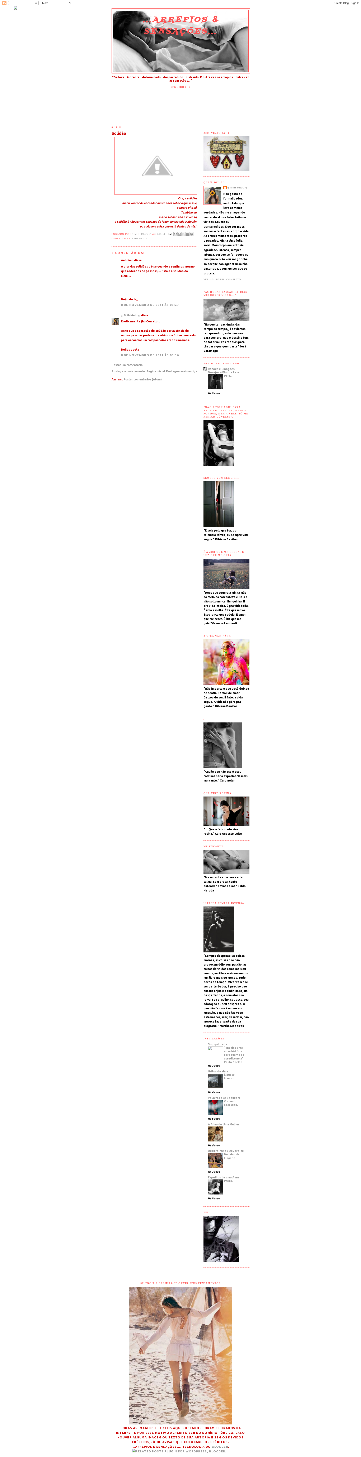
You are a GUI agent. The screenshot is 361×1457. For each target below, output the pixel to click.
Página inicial (155, 371)
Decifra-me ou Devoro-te (226, 1151)
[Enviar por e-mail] (175, 234)
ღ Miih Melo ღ (142, 233)
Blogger (220, 1446)
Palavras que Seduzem (224, 1098)
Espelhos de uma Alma (223, 1177)
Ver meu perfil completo (222, 279)
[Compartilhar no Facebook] (187, 234)
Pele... (228, 375)
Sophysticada (217, 1044)
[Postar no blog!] (179, 234)
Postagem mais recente (128, 371)
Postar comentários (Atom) (142, 379)
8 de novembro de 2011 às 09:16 (150, 355)
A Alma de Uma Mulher (223, 1124)
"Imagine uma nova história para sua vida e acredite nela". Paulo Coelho (234, 1055)
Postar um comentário (127, 365)
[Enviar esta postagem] (170, 233)
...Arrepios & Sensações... (181, 25)
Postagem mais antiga (181, 371)
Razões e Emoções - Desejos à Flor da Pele (223, 370)
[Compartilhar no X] (183, 234)
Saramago (139, 238)
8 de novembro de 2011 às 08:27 (150, 305)
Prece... (229, 1180)
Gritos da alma (218, 1071)
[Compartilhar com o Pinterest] (191, 234)
